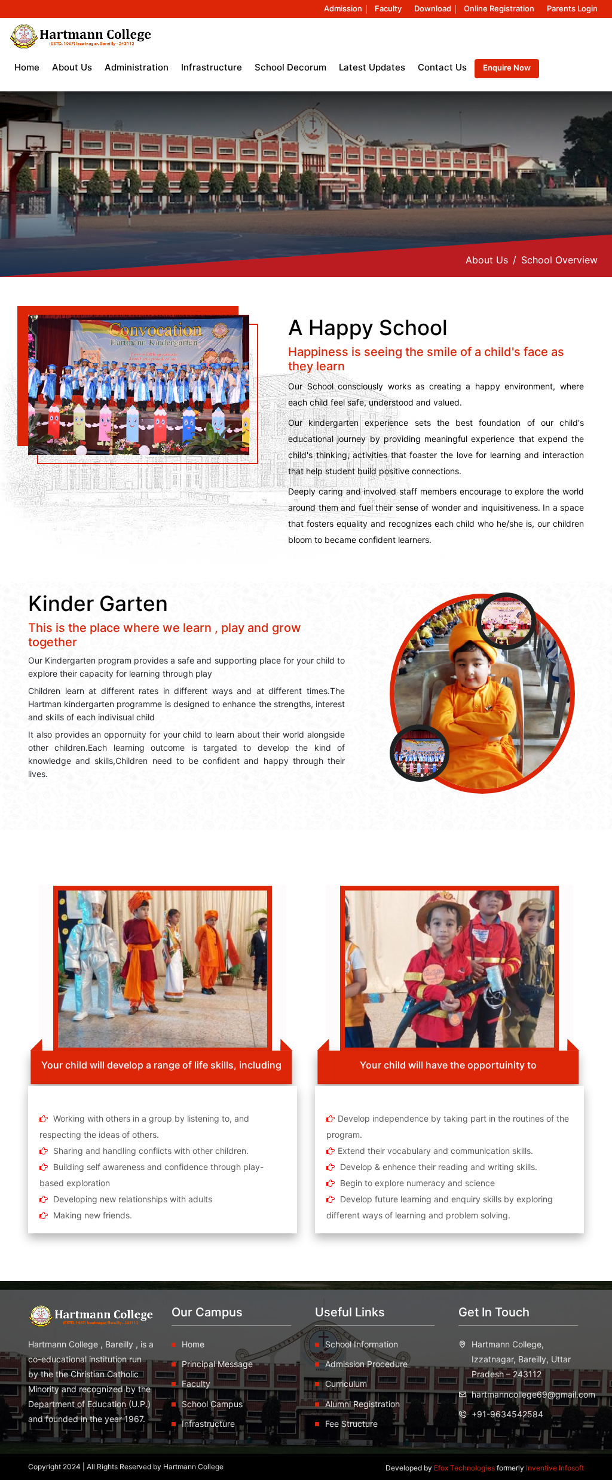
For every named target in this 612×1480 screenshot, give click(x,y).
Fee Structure (351, 1423)
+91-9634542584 (507, 1414)
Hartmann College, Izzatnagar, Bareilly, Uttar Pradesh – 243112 (521, 1359)
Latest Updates (372, 67)
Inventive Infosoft (555, 1467)
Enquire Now (507, 67)
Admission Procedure (366, 1364)
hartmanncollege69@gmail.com (533, 1394)
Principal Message (217, 1364)
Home (26, 67)
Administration (137, 67)
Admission (343, 8)
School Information (361, 1344)
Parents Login (572, 8)
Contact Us (442, 67)
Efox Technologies (465, 1467)
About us (72, 67)
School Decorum (290, 67)
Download (432, 8)
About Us (487, 260)
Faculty (388, 8)
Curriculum (346, 1383)
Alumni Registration (362, 1404)
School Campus (212, 1404)
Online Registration (499, 8)
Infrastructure (211, 67)
